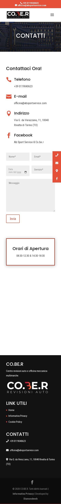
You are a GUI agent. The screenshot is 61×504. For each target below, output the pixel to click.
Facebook (23, 135)
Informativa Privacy (17, 415)
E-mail (20, 96)
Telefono (22, 79)
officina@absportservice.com (24, 450)
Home (11, 410)
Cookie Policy (15, 421)
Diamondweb (31, 498)
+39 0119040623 (31, 3)
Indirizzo (21, 113)
